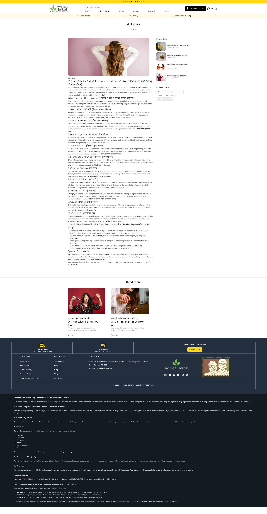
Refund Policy (25, 365)
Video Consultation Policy (30, 378)
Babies (160, 95)
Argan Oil (105, 160)
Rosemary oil (73, 137)
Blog (166, 11)
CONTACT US (194, 349)
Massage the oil (92, 241)
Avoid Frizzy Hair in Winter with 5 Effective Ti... (83, 321)
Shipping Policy (26, 370)
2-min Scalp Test (197, 8)
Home (88, 11)
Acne (159, 92)
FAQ (56, 365)
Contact (151, 11)
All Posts (133, 30)
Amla (180, 92)
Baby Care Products (164, 99)
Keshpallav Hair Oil (75, 112)
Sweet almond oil (74, 124)
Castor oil (71, 216)
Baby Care (169, 95)
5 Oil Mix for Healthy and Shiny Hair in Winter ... (127, 321)
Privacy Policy (25, 361)
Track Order (59, 361)
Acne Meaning (169, 92)
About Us (58, 378)
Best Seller (105, 11)
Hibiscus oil (72, 149)
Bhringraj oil (72, 194)
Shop (121, 11)
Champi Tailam (74, 171)
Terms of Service (26, 374)
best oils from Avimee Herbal (129, 92)
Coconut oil (72, 182)
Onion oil (71, 205)
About (136, 11)
